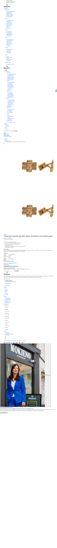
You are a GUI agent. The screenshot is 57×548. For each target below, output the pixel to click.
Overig (8, 26)
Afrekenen (10, 136)
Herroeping (7, 301)
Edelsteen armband (10, 14)
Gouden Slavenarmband (11, 11)
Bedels (8, 58)
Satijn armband (9, 13)
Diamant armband (10, 15)
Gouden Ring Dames (10, 39)
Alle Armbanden (10, 79)
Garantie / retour (8, 300)
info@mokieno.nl (8, 283)
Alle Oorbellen (10, 112)
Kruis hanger (9, 25)
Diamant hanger (9, 23)
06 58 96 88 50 (7, 285)
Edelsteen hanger (9, 24)
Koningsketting (9, 32)
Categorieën (6, 8)
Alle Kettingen (10, 97)
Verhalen (8, 125)
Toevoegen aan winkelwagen (8, 239)
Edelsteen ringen (9, 43)
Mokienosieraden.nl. (13, 340)
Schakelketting (9, 31)
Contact (6, 129)
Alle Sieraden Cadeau (11, 122)
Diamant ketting (9, 33)
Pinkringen (8, 44)
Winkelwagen (6, 136)
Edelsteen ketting (9, 34)
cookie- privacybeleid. (40, 410)
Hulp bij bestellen (8, 299)
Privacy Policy (7, 332)
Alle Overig (10, 119)
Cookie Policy (7, 334)
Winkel (6, 126)
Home (6, 123)
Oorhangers (9, 50)
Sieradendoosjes (9, 59)
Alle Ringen (10, 106)
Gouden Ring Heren (10, 40)
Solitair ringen (9, 42)
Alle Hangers (10, 89)
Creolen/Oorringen (10, 49)
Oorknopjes (9, 51)
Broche (8, 56)
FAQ (5, 127)
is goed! (1, 412)
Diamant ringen (9, 41)
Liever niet (5, 412)
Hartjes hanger (9, 22)
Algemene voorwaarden (9, 333)
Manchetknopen (9, 57)
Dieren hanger (9, 21)
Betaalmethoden (8, 302)
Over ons (6, 124)
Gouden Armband (10, 12)
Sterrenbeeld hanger (10, 20)
